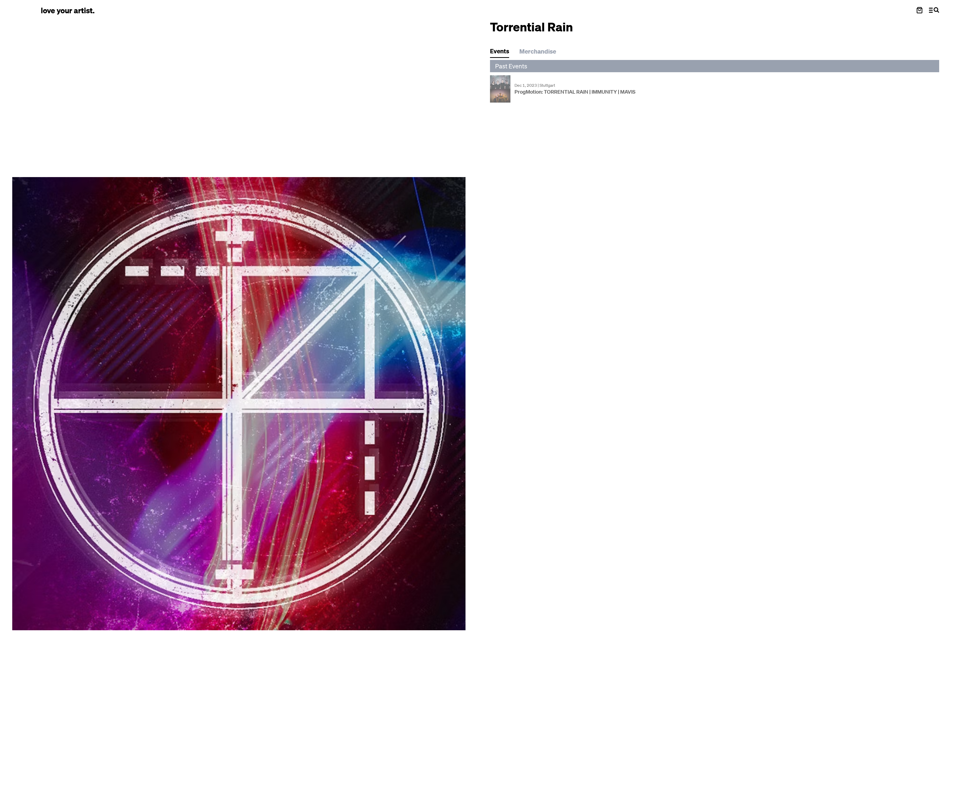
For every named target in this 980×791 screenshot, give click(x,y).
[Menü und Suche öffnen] (934, 10)
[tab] (502, 52)
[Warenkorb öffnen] (919, 10)
